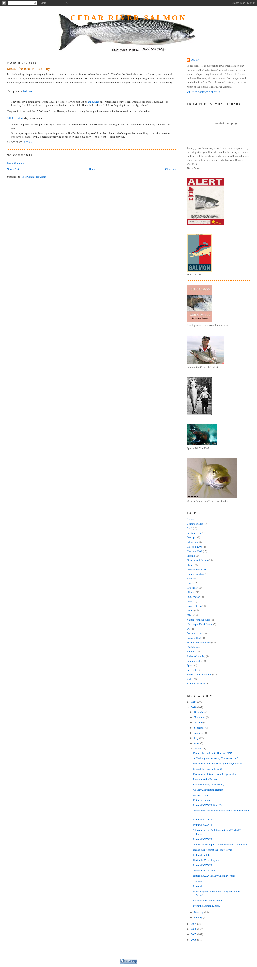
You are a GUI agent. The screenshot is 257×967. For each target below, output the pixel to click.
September (200, 727)
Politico (27, 91)
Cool (189, 528)
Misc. (190, 615)
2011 (194, 702)
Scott (195, 60)
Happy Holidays (195, 574)
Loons (190, 610)
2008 (194, 929)
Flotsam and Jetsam (197, 560)
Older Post (170, 169)
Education (192, 542)
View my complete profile (203, 92)
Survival (191, 670)
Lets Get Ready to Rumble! (208, 900)
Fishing (191, 555)
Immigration (193, 597)
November (200, 717)
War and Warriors (196, 683)
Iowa (189, 601)
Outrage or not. (195, 633)
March (198, 748)
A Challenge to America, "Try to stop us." (215, 758)
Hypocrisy (192, 587)
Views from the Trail (204, 870)
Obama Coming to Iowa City (208, 784)
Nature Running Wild (198, 619)
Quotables (192, 647)
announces (93, 101)
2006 (194, 939)
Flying (190, 565)
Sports (190, 665)
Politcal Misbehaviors (199, 642)
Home (92, 169)
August (198, 733)
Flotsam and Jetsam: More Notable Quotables (217, 763)
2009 (194, 924)
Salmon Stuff (194, 661)
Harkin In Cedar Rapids (206, 860)
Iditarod (191, 592)
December (199, 712)
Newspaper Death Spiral (200, 624)
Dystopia (192, 537)
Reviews (191, 651)
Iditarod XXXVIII (202, 819)
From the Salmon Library (206, 905)
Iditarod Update (201, 855)
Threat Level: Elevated (199, 674)
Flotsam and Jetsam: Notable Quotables (214, 774)
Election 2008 (194, 546)
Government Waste (197, 569)
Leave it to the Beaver (205, 779)
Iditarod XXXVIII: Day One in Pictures (214, 875)
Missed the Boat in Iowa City (28, 68)
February (199, 912)
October (198, 722)
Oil (188, 628)
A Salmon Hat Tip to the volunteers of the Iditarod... (221, 844)
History (191, 578)
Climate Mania (195, 523)
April (197, 743)
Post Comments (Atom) (34, 176)
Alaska (190, 519)
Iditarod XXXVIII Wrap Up (207, 805)
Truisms (197, 881)
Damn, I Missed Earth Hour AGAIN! (212, 753)
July (196, 738)
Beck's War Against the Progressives (212, 849)
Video (190, 679)
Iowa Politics (194, 606)
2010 (194, 707)
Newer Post (13, 169)
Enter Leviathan (202, 800)
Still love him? (15, 118)
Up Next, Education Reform (208, 789)
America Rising (201, 795)
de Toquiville (194, 533)
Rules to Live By (196, 656)
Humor (190, 583)
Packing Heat (194, 638)
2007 (194, 934)
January (198, 917)
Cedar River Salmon (128, 18)
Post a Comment (16, 163)
